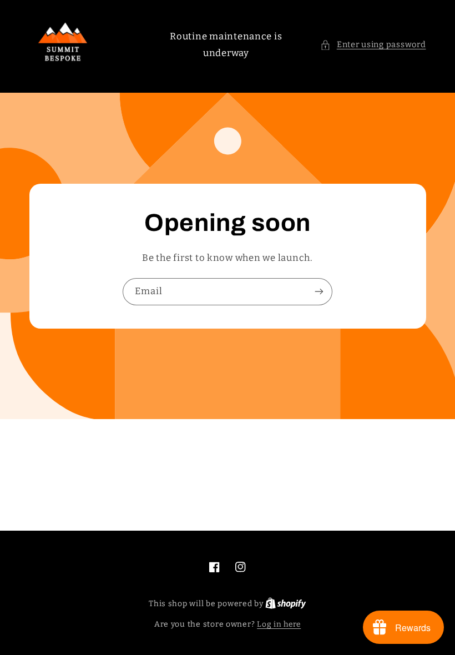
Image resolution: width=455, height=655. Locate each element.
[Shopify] (285, 603)
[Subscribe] (319, 291)
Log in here (279, 624)
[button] (373, 45)
